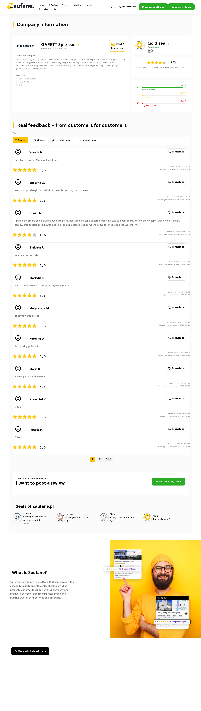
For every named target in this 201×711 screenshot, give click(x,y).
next (108, 458)
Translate (177, 151)
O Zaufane (53, 5)
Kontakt (89, 5)
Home (41, 5)
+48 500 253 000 (128, 7)
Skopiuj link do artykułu (32, 650)
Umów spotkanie (154, 6)
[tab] (20, 140)
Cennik (56, 9)
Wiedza (77, 5)
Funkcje (65, 5)
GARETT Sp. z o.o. (58, 44)
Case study (44, 9)
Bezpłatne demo (181, 6)
